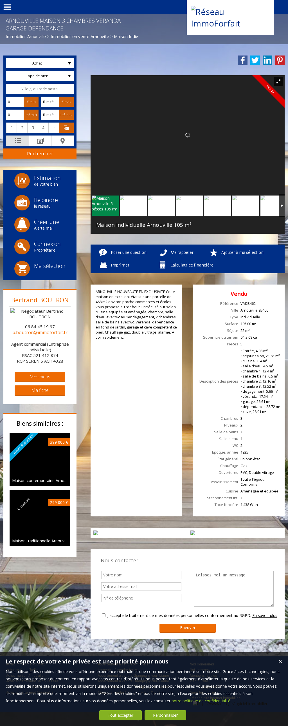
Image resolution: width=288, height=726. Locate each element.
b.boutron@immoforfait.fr (40, 332)
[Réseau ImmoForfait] (230, 23)
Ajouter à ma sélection (242, 252)
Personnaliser (165, 715)
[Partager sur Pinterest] (280, 60)
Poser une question (129, 252)
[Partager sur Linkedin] (267, 60)
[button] (11, 128)
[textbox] (40, 89)
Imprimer (120, 265)
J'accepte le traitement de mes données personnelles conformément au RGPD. (179, 615)
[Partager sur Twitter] (255, 60)
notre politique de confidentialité (201, 700)
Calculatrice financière (192, 265)
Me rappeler (182, 252)
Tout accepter (120, 715)
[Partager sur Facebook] (243, 60)
